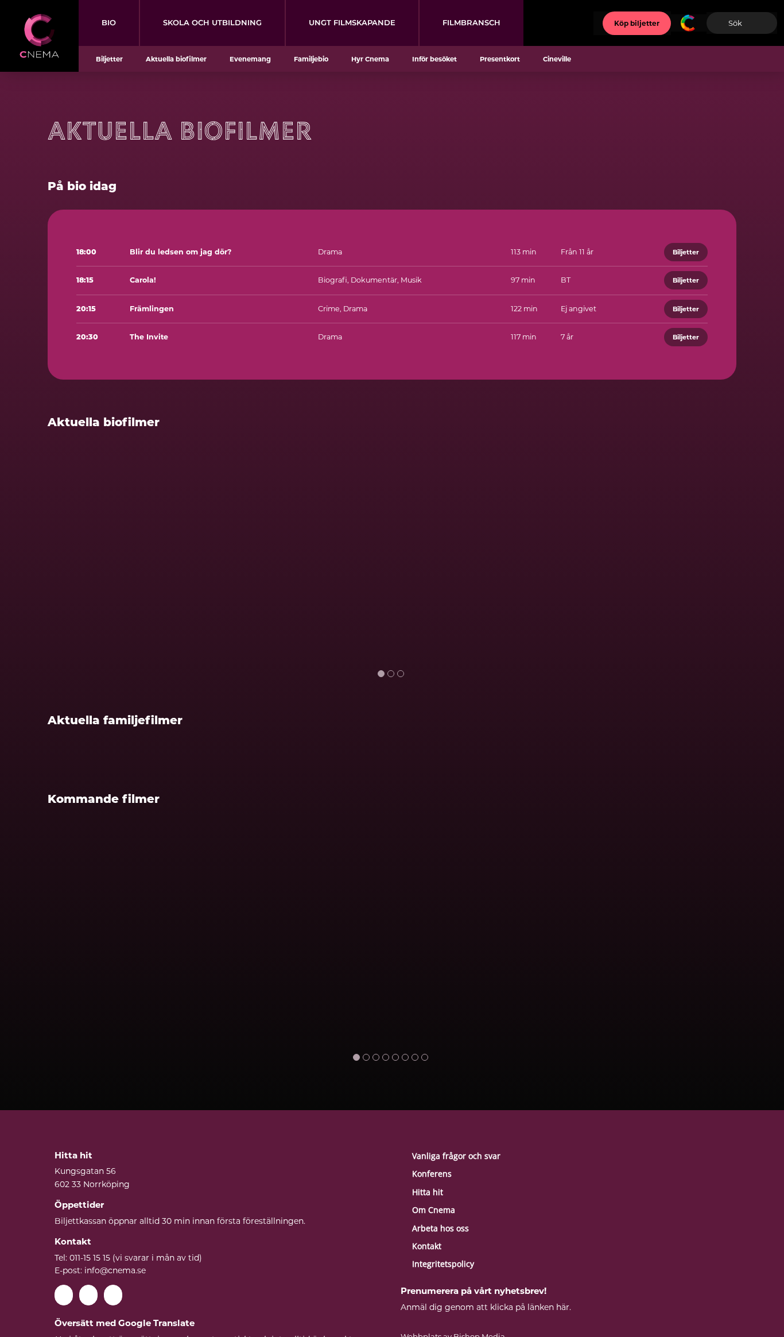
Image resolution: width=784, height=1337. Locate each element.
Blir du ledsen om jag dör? (180, 252)
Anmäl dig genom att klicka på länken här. (486, 1307)
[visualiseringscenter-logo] (688, 18)
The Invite (149, 337)
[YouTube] (88, 1295)
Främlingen (152, 308)
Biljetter (686, 252)
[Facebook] (64, 1295)
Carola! (143, 280)
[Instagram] (113, 1295)
